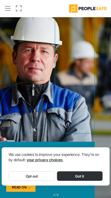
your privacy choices (45, 160)
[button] (8, 8)
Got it (79, 176)
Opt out (32, 176)
